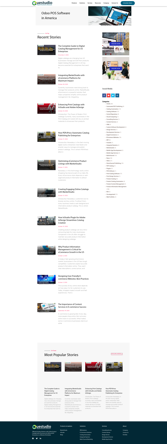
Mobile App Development (114, 150)
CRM (107, 124)
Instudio (108, 142)
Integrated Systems (112, 145)
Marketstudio (110, 148)
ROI (107, 192)
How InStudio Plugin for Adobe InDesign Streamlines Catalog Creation (71, 220)
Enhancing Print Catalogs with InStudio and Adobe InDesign (93, 391)
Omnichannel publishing (113, 163)
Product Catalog (111, 179)
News (108, 158)
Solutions (82, 3)
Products (74, 3)
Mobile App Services (112, 153)
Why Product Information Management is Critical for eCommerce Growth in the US (71, 249)
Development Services (112, 132)
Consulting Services (112, 119)
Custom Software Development (115, 127)
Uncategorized (110, 194)
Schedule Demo (127, 3)
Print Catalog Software (113, 173)
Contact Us (115, 3)
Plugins (108, 168)
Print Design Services (112, 176)
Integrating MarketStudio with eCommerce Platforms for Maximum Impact (71, 78)
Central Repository (111, 114)
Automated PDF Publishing (114, 106)
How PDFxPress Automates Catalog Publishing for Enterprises (114, 391)
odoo (108, 161)
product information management (116, 186)
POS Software (110, 171)
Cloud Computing (111, 117)
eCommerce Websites (112, 137)
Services (90, 3)
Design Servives (111, 129)
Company (106, 3)
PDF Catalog (110, 166)
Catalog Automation (112, 109)
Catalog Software (111, 111)
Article (108, 104)
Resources (98, 3)
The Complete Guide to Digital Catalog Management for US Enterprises (71, 49)
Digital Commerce (111, 135)
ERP (107, 140)
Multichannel (110, 155)
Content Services (111, 122)
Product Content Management (115, 184)
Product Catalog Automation (114, 181)
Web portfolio (110, 197)
